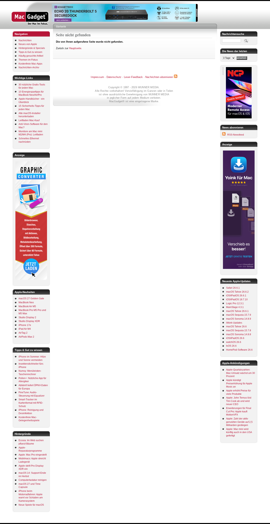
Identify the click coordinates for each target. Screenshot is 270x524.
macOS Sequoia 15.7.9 (238, 314)
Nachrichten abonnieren (159, 77)
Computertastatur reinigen (33, 480)
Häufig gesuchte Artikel (31, 55)
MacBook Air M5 (27, 306)
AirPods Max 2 (26, 336)
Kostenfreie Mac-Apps (30, 63)
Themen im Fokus (28, 59)
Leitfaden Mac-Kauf (29, 120)
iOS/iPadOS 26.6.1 (236, 295)
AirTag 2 (23, 332)
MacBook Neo (26, 302)
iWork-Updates (234, 322)
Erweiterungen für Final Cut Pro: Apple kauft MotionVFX (238, 411)
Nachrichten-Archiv (29, 67)
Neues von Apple (28, 44)
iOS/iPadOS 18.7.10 (237, 299)
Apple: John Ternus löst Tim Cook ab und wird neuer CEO (238, 401)
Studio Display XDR (29, 321)
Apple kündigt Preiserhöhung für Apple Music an (239, 383)
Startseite (61, 26)
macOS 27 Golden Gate (31, 298)
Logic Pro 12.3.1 (235, 303)
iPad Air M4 (25, 329)
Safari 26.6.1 (233, 287)
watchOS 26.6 (233, 342)
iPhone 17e (25, 325)
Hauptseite (75, 48)
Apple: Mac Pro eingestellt (33, 454)
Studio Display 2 (27, 317)
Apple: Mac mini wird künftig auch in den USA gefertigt (239, 432)
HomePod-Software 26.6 (239, 349)
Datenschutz (114, 77)
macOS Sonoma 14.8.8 (238, 334)
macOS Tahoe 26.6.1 (237, 311)
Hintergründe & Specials (32, 48)
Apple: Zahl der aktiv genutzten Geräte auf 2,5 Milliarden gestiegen (239, 422)
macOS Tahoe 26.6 (236, 326)
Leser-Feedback (133, 77)
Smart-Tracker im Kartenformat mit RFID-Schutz (31, 402)
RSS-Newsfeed (235, 134)
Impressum (97, 77)
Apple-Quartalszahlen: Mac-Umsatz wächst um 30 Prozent (240, 373)
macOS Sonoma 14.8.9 (238, 318)
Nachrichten (25, 40)
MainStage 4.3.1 (235, 307)
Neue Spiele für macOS (31, 504)
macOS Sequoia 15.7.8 (238, 330)
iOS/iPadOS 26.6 (235, 338)
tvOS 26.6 (231, 345)
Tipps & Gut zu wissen (30, 52)
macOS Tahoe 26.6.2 (237, 291)
